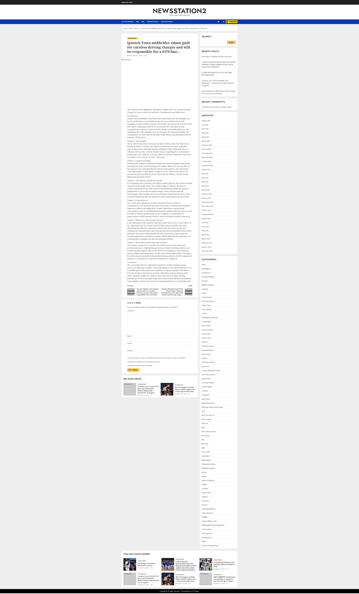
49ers (204, 265)
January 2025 (206, 198)
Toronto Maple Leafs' (209, 521)
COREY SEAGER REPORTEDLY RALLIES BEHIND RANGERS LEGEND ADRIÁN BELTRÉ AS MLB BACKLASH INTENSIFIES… (218, 64)
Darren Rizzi (206, 326)
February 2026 (207, 145)
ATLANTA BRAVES (127, 22)
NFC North (205, 436)
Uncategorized (167, 22)
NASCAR (205, 423)
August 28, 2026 (144, 395)
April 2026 (205, 137)
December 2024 (207, 202)
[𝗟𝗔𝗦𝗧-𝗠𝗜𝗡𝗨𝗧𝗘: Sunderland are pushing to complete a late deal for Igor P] (205, 579)
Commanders (206, 322)
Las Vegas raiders (208, 383)
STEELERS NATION (208, 509)
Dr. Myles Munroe (208, 346)
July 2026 (205, 125)
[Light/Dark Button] (219, 22)
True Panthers (207, 529)
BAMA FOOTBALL (208, 285)
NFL (203, 440)
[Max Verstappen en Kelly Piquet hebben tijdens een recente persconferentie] (167, 389)
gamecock (205, 366)
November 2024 (207, 206)
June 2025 (205, 178)
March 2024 (206, 239)
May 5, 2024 (143, 56)
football (204, 358)
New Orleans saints (208, 432)
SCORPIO (205, 489)
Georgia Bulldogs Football (211, 370)
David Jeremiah (207, 330)
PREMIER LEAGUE (152, 22)
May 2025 (205, 182)
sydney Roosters (207, 513)
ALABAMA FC (206, 269)
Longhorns (205, 395)
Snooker (205, 497)
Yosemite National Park (210, 546)
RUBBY (204, 484)
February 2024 (207, 243)
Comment (131, 311)
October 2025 (206, 161)
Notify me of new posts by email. (140, 366)
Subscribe (233, 22)
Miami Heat (206, 399)
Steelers (204, 505)
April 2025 (205, 186)
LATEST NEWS (207, 387)
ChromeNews (185, 591)
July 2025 (205, 174)
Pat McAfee (206, 456)
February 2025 (207, 194)
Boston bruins (207, 297)
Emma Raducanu (208, 350)
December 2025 (207, 153)
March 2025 (206, 190)
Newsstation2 (133, 56)
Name (130, 336)
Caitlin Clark (206, 305)
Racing (204, 472)
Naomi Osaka (206, 419)
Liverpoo (205, 391)
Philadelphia (206, 460)
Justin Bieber (206, 379)
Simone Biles (206, 493)
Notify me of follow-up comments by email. (144, 362)
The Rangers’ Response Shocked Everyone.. (217, 56)
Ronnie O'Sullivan (208, 480)
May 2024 (205, 231)
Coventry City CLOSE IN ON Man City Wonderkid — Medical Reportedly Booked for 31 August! (148, 390)
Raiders (204, 476)
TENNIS (204, 517)
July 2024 (205, 222)
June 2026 (205, 129)
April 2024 (205, 235)
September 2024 (207, 214)
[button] (223, 22)
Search (206, 36)
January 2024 (206, 247)
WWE (204, 541)
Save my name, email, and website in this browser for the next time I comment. (157, 358)
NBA (143, 22)
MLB (137, 22)
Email (129, 343)
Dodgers (205, 342)
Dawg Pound (206, 334)
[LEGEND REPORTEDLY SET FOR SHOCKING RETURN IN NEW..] (205, 564)
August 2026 (206, 121)
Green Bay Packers (208, 375)
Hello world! (227, 107)
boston (204, 293)
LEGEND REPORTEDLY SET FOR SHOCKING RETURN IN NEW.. (224, 564)
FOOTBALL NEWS (208, 362)
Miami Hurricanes (208, 403)
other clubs (206, 452)
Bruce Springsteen (208, 301)
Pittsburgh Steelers (208, 464)
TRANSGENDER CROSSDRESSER (213, 525)
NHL (203, 448)
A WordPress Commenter (211, 107)
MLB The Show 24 (208, 415)
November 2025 (207, 157)
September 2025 (207, 165)
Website (130, 351)
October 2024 (206, 210)
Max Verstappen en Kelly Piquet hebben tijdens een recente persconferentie (185, 389)
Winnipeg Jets (207, 537)
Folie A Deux (206, 354)
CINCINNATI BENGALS (210, 318)
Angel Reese (206, 273)
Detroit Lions (206, 338)
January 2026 (206, 149)
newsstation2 (179, 11)
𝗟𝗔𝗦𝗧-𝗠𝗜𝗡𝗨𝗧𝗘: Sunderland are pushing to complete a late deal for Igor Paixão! (224, 579)
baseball (205, 289)
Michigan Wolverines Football (212, 407)
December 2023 (207, 251)
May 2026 (205, 133)
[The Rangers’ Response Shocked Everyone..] (129, 564)
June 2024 (205, 227)
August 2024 (206, 218)
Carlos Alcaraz (207, 309)
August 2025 (206, 170)
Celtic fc (204, 313)
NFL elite (205, 444)
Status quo (205, 501)
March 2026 (206, 141)
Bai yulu (205, 281)
